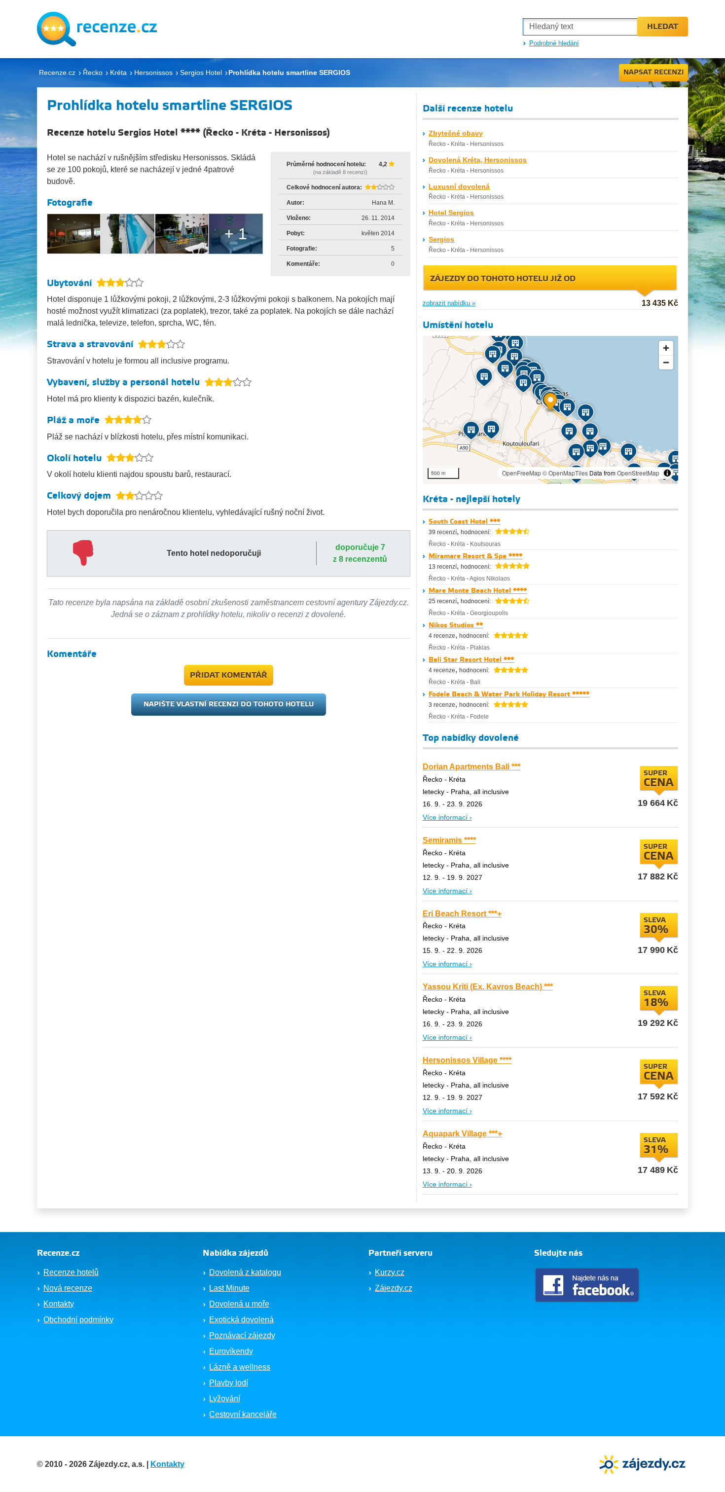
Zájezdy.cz (393, 1288)
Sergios (441, 239)
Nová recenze (67, 1288)
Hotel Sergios (451, 213)
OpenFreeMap (521, 473)
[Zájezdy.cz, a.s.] (643, 1463)
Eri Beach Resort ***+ (462, 914)
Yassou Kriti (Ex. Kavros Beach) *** (488, 987)
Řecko (437, 144)
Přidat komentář (228, 675)
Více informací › (447, 817)
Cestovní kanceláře (243, 1414)
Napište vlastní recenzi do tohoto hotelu (229, 704)
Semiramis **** (449, 840)
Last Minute (229, 1288)
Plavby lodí (228, 1383)
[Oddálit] (666, 362)
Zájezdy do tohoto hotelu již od (503, 279)
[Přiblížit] (666, 348)
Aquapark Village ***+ (462, 1133)
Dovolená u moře (239, 1304)
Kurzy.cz (389, 1272)
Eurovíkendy (231, 1351)
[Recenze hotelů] (97, 29)
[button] (550, 403)
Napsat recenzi (653, 72)
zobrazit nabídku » (449, 303)
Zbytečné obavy (456, 133)
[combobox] (580, 27)
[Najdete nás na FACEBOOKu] (588, 1285)
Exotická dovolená (241, 1319)
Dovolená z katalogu (245, 1272)
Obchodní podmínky (78, 1319)
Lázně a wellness (239, 1367)
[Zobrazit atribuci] (667, 473)
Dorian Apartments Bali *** (471, 767)
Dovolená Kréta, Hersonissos (478, 160)
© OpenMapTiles (565, 473)
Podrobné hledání (554, 43)
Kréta (458, 144)
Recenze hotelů (71, 1272)
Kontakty (58, 1304)
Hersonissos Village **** (467, 1060)
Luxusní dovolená (459, 186)
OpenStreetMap (638, 473)
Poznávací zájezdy (242, 1335)
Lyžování (224, 1398)
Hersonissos (487, 144)
